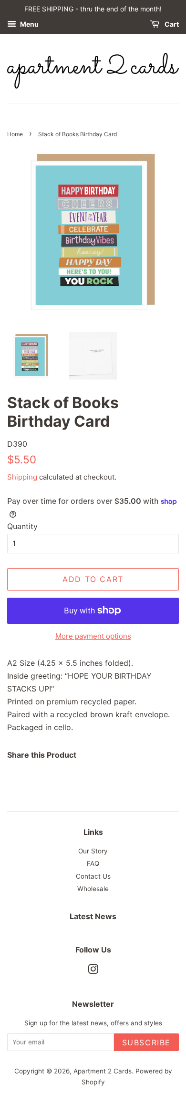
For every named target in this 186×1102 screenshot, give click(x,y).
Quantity (22, 526)
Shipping (22, 476)
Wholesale (93, 888)
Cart (171, 24)
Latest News (93, 916)
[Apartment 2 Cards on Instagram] (93, 971)
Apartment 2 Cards (102, 1071)
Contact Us (93, 876)
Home (15, 134)
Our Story (93, 851)
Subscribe (146, 1042)
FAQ (93, 863)
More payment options (93, 636)
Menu (29, 24)
